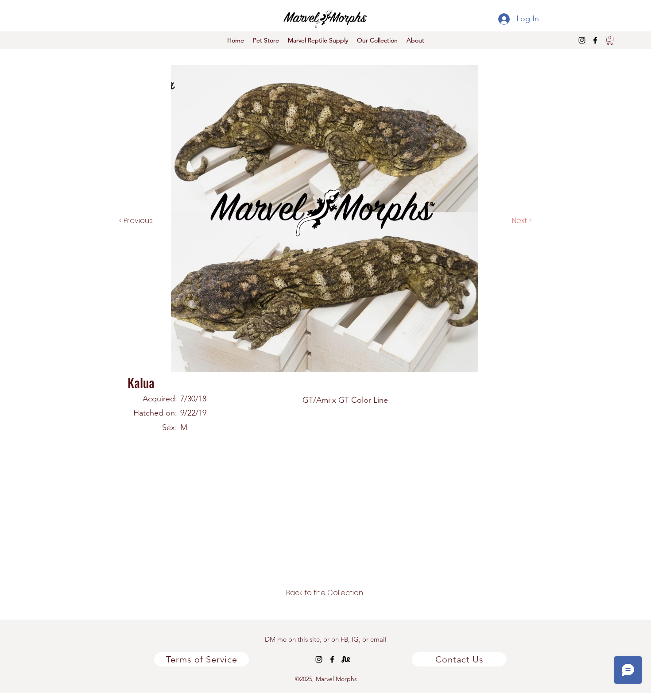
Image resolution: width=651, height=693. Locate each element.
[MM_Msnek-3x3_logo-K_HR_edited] (345, 659)
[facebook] (595, 40)
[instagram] (581, 40)
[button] (609, 40)
